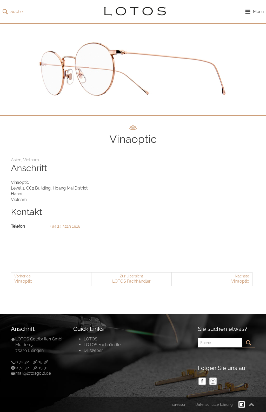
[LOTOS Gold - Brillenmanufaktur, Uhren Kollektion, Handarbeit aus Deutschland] (133, 11)
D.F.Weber (93, 350)
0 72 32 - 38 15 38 (31, 361)
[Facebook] (202, 381)
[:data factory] (242, 404)
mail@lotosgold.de (33, 373)
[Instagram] (213, 381)
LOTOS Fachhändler (103, 344)
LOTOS (90, 339)
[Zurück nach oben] (251, 404)
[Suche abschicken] (248, 342)
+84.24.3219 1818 (65, 226)
